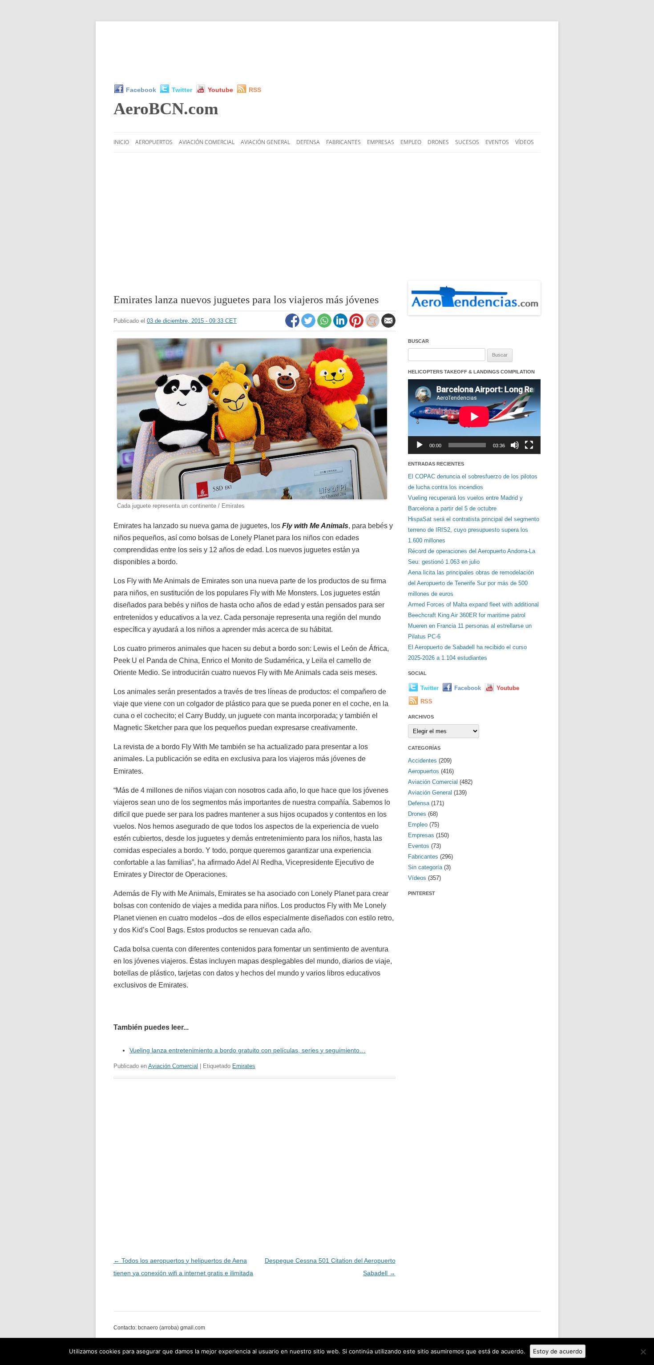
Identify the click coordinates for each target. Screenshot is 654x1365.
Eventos (497, 142)
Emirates (243, 1066)
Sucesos (467, 142)
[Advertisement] (327, 52)
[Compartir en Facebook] (293, 325)
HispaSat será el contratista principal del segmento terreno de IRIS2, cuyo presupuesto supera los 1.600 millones (473, 530)
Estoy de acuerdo (557, 1351)
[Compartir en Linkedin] (341, 325)
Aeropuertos (154, 142)
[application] (474, 416)
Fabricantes (343, 142)
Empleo (410, 142)
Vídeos (524, 142)
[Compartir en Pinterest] (357, 325)
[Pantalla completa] (529, 445)
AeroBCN (165, 108)
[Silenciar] (514, 445)
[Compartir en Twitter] (309, 325)
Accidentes (422, 760)
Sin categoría (425, 867)
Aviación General (265, 142)
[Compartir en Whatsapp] (325, 325)
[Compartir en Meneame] (373, 325)
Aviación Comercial (206, 142)
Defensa (308, 142)
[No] (642, 1351)
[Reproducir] (419, 445)
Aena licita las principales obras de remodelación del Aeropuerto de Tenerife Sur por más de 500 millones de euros (471, 583)
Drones (438, 142)
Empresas (380, 142)
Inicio (121, 142)
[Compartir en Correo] (388, 325)
